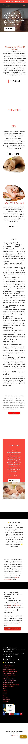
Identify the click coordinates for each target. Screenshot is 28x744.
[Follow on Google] (18, 714)
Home (4, 688)
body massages (18, 603)
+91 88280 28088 (9, 1)
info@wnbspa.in (7, 658)
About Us (5, 690)
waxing (9, 607)
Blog (4, 695)
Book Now (9, 29)
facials (9, 605)
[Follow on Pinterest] (21, 714)
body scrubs (17, 605)
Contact (5, 694)
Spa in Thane (6, 667)
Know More (15, 81)
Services (5, 692)
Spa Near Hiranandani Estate (9, 680)
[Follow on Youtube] (12, 714)
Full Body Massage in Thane (9, 675)
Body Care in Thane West (8, 678)
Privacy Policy (6, 697)
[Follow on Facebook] (4, 714)
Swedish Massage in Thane (9, 669)
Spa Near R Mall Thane (8, 686)
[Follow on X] (7, 714)
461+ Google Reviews (8, 665)
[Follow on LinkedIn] (15, 714)
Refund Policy (6, 701)
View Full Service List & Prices (12, 628)
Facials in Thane (6, 677)
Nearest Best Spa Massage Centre (11, 684)
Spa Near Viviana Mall (8, 682)
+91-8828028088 (8, 656)
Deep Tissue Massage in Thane (10, 671)
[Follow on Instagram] (10, 714)
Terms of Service (6, 699)
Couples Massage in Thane (9, 673)
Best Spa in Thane (14, 475)
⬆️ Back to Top (14, 735)
